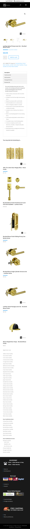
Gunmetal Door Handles (8, 429)
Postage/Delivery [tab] (8, 80)
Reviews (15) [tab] (7, 82)
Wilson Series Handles (7, 416)
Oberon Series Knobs (7, 398)
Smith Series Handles (7, 408)
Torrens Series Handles (7, 412)
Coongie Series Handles (8, 361)
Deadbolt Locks (7, 444)
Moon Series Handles (7, 395)
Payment (6, 486)
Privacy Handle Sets (7, 448)
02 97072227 (10, 1)
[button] (25, 14)
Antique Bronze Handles (8, 423)
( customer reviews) (12, 49)
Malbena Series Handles (8, 387)
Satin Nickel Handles (7, 433)
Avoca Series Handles (7, 355)
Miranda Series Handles (8, 394)
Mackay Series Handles (7, 385)
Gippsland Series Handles (8, 371)
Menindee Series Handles (8, 391)
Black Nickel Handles (7, 425)
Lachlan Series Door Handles (16, 65)
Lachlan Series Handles (7, 383)
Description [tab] (7, 72)
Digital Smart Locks (7, 350)
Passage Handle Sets (7, 450)
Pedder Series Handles (7, 399)
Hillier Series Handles (7, 375)
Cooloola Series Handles (8, 359)
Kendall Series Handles (7, 381)
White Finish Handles (7, 435)
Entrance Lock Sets (7, 440)
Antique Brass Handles (7, 421)
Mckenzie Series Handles (8, 389)
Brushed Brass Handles (8, 427)
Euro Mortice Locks (8, 446)
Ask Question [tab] (7, 77)
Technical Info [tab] (7, 75)
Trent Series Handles (7, 414)
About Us (6, 469)
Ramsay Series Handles (8, 406)
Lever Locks (6, 442)
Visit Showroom (7, 471)
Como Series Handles (7, 357)
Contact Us (6, 484)
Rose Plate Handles (13, 66)
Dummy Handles (6, 452)
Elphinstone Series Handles (8, 365)
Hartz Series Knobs (7, 373)
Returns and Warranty (8, 516)
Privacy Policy (18, 527)
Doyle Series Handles (7, 363)
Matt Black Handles (7, 431)
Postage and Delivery (8, 501)
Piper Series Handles (7, 402)
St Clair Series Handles (7, 410)
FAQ (5, 514)
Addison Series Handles (8, 353)
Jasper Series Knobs (7, 379)
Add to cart (13, 57)
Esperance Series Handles (8, 367)
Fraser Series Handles (7, 369)
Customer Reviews (8, 499)
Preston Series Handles (8, 404)
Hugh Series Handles (7, 377)
